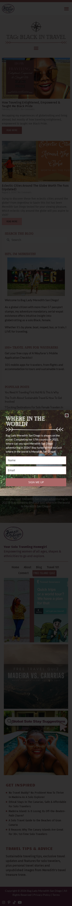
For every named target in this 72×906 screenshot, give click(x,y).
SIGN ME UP (36, 482)
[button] (66, 415)
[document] (36, 453)
